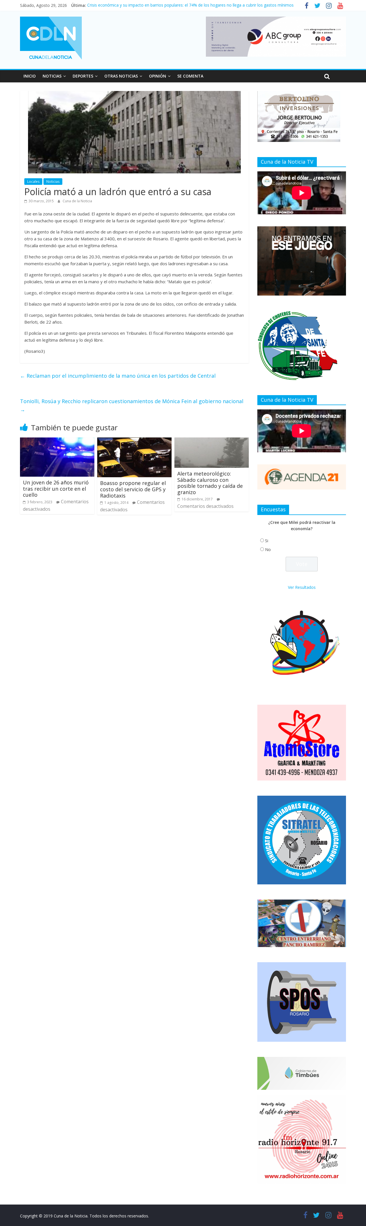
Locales (33, 181)
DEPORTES (83, 76)
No (268, 549)
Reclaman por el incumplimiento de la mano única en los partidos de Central (118, 375)
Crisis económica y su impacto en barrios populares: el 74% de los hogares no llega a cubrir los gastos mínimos (190, 5)
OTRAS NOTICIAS (121, 76)
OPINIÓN (157, 76)
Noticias (52, 181)
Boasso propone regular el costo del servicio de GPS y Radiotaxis (133, 489)
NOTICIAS (52, 76)
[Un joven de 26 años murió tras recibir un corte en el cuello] (57, 441)
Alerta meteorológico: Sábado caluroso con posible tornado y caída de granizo (210, 483)
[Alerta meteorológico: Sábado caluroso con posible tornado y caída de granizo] (211, 441)
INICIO (29, 76)
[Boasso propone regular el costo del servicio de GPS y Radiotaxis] (134, 441)
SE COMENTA (190, 76)
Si (266, 540)
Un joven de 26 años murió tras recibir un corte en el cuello (56, 488)
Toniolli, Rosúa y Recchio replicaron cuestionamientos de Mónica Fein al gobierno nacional (131, 405)
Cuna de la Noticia (77, 201)
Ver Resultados (302, 587)
